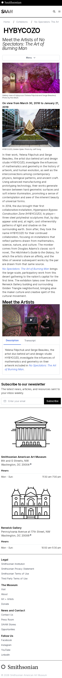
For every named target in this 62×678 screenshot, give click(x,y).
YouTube (5, 649)
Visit (3, 589)
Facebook (6, 640)
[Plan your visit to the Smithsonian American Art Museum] (31, 432)
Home (6, 21)
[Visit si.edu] (31, 667)
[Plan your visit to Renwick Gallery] (30, 535)
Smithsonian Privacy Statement (17, 568)
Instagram (6, 645)
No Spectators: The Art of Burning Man (25, 268)
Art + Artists (7, 599)
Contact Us (7, 614)
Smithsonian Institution (13, 563)
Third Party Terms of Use (14, 578)
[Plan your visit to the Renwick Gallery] (31, 503)
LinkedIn (5, 654)
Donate (5, 603)
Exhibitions (22, 21)
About (4, 594)
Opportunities (8, 629)
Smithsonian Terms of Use (15, 573)
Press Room (7, 619)
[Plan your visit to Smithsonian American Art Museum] (30, 464)
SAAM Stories (8, 624)
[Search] (54, 11)
